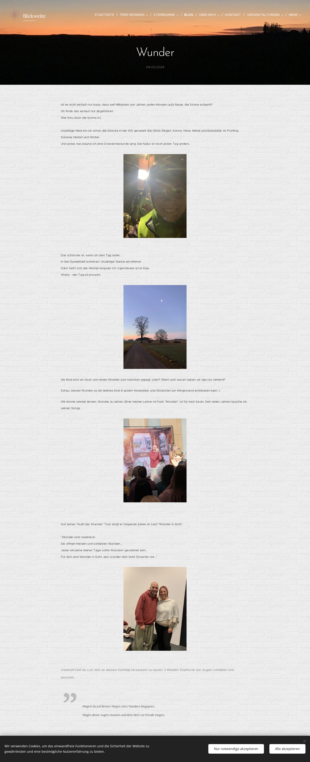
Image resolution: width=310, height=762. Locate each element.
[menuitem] (105, 14)
